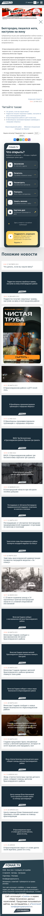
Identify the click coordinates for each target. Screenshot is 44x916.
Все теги (10, 870)
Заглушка (21, 873)
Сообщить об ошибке (23, 870)
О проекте (6, 873)
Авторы (14, 873)
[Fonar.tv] (7, 3)
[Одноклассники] (26, 139)
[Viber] (29, 139)
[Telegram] (23, 139)
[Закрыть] (40, 22)
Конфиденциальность (11, 879)
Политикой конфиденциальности (26, 905)
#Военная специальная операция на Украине (27, 128)
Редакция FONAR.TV (35, 99)
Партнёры (6, 876)
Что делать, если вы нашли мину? (17, 112)
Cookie (26, 896)
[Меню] (41, 2)
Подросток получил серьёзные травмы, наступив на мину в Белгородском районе (23, 115)
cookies (21, 887)
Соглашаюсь (23, 910)
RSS (4, 870)
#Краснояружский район (13, 127)
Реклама (14, 876)
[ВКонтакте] (15, 139)
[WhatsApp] (20, 139)
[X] (17, 139)
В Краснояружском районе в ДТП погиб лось (21, 118)
